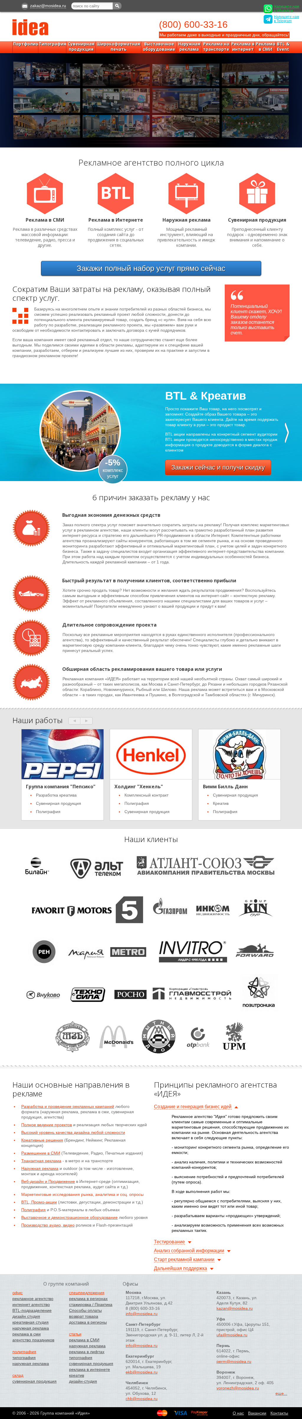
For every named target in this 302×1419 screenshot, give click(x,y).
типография (24, 1357)
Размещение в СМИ (40, 1153)
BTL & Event (283, 46)
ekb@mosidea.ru (141, 1372)
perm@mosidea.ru (233, 1361)
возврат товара (83, 1316)
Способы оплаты (85, 1310)
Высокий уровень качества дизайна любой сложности (73, 1132)
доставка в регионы (88, 1322)
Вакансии (257, 1413)
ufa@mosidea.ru (231, 1335)
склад (17, 1375)
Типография (52, 44)
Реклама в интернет (243, 46)
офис (17, 1292)
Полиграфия (33, 1209)
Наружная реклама (189, 46)
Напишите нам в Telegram (286, 19)
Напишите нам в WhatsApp (286, 8)
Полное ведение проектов (46, 1124)
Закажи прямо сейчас (151, 268)
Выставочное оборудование (159, 46)
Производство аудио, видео (48, 1225)
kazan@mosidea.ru (234, 1308)
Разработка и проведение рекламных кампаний (67, 1106)
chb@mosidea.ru (141, 1398)
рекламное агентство (32, 1298)
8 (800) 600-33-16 (143, 1308)
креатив (76, 1375)
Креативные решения (42, 1140)
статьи (75, 1334)
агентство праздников (33, 1340)
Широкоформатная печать (118, 46)
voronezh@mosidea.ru (237, 1388)
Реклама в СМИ (265, 46)
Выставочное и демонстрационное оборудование (69, 1217)
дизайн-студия (83, 1381)
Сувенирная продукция (81, 46)
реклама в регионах (88, 1298)
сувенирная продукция (34, 1381)
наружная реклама (30, 1328)
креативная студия (30, 1322)
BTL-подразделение (32, 1310)
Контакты (279, 1413)
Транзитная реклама (41, 1160)
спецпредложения (86, 1292)
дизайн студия (26, 1316)
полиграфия (24, 1351)
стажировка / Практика (90, 1304)
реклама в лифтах (86, 1351)
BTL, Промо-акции (39, 1202)
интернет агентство (31, 1304)
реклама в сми (26, 1334)
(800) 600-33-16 (193, 24)
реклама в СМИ (84, 1340)
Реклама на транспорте (216, 46)
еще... (281, 1393)
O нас (238, 1413)
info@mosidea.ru (141, 1313)
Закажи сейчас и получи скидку (218, 467)
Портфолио (25, 44)
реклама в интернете (89, 1369)
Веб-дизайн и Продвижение (48, 1181)
